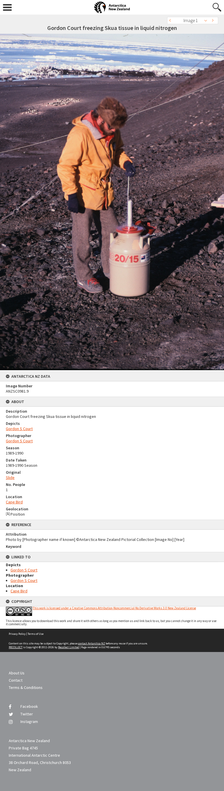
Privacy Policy (17, 634)
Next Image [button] (214, 20)
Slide (10, 477)
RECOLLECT (15, 647)
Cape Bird (14, 502)
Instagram (29, 721)
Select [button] (207, 20)
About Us (16, 673)
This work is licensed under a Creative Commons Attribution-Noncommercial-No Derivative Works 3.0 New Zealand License (114, 608)
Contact (15, 680)
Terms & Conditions (26, 687)
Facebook (29, 706)
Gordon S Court (19, 428)
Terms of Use (35, 634)
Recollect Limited (68, 647)
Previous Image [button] (171, 20)
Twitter (26, 714)
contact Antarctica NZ (91, 643)
